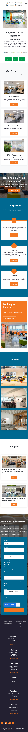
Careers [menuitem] (20, 623)
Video (22, 59)
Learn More (14, 235)
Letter (8, 59)
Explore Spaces (14, 133)
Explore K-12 (14, 104)
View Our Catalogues (9, 318)
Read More (14, 467)
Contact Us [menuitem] (7, 626)
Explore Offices (14, 162)
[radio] (14, 563)
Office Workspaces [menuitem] (7, 623)
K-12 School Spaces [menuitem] (7, 621)
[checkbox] (14, 567)
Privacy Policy (8, 729)
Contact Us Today (14, 190)
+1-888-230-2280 (14, 645)
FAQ (15, 59)
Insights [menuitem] (21, 626)
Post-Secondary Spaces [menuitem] (20, 621)
